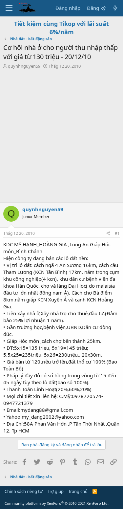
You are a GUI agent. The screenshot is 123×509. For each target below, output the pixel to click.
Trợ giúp (56, 491)
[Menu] (9, 8)
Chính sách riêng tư (24, 491)
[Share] (108, 233)
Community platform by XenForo (57, 503)
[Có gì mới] (115, 8)
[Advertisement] (61, 137)
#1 (117, 233)
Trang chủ (78, 491)
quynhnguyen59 (24, 66)
